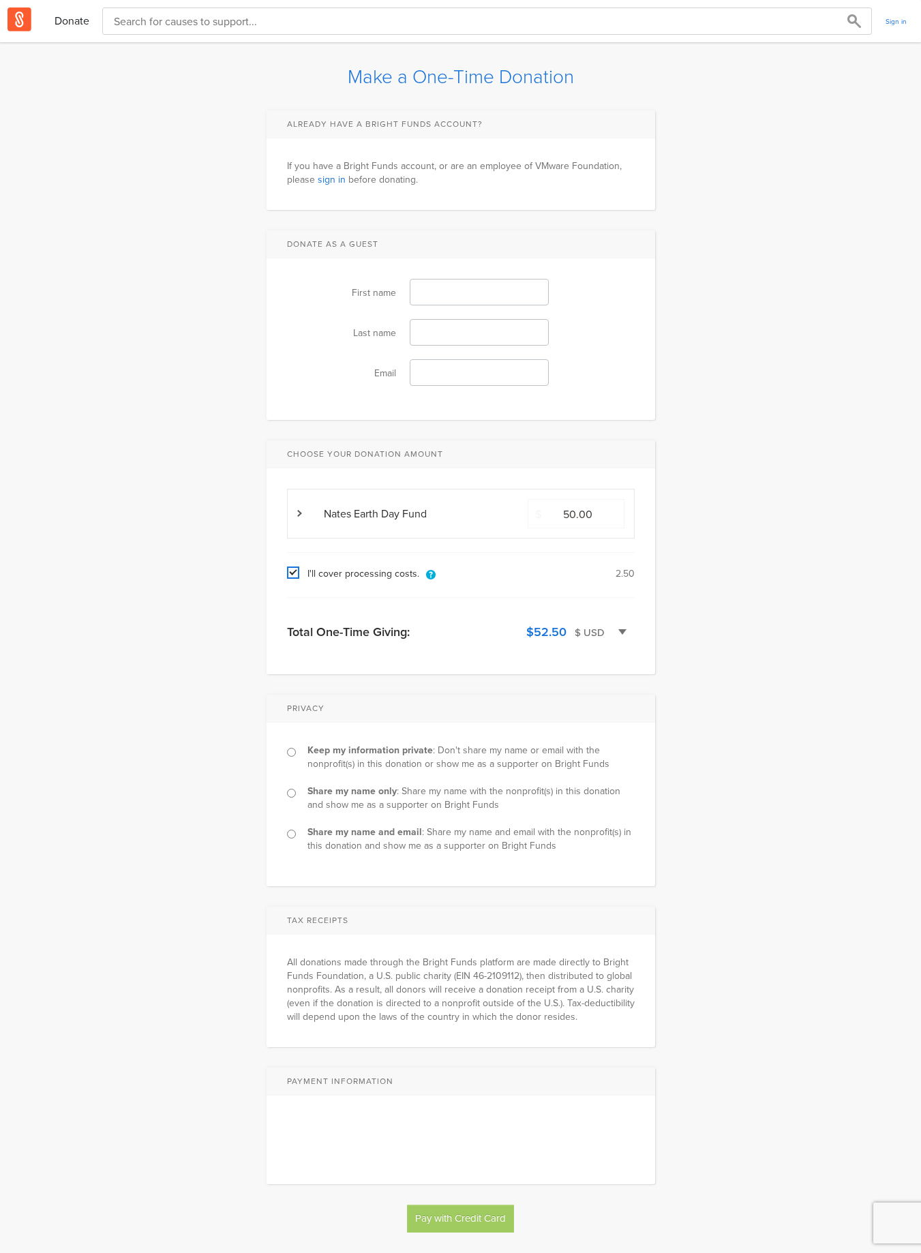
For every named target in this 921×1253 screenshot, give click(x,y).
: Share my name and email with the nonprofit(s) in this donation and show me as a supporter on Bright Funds (469, 838)
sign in (332, 179)
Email (385, 373)
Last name (374, 332)
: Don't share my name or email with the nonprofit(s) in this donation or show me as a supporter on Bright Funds (458, 756)
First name (374, 292)
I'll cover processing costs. (363, 573)
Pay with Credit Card (460, 1218)
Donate (72, 20)
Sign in (896, 21)
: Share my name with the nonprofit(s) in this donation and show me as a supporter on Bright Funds (463, 797)
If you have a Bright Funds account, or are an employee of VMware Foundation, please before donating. (454, 172)
